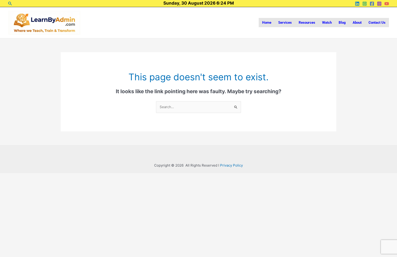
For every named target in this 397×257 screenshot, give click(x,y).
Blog (342, 22)
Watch (327, 22)
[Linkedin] (357, 3)
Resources (307, 22)
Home (266, 22)
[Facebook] (372, 3)
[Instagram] (379, 3)
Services (285, 22)
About (357, 22)
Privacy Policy (231, 165)
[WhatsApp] (364, 3)
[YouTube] (386, 3)
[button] (10, 3)
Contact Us (377, 22)
